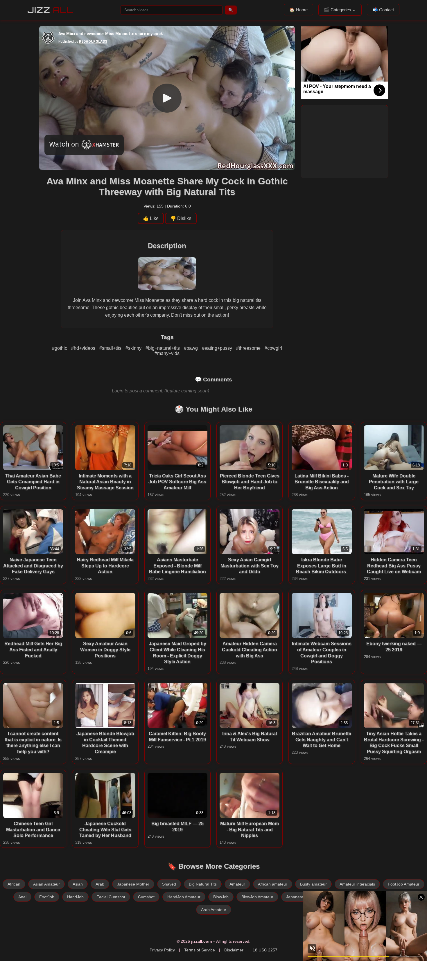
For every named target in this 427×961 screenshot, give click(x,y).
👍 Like (151, 218)
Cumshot (146, 897)
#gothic (60, 348)
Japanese (295, 897)
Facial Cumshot (110, 897)
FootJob (46, 897)
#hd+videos (83, 348)
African (14, 884)
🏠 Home (298, 9)
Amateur (237, 884)
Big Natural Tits (203, 884)
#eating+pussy (217, 348)
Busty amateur (313, 884)
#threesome (249, 348)
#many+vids (167, 353)
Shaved (169, 884)
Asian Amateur (46, 884)
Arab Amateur (213, 909)
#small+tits (111, 348)
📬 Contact (383, 9)
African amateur (272, 884)
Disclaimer (233, 950)
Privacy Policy (162, 950)
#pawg (191, 348)
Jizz (50, 10)
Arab (100, 884)
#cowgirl (273, 348)
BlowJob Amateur (257, 897)
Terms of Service (199, 950)
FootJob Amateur (403, 884)
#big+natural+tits (163, 348)
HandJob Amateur (183, 897)
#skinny (134, 348)
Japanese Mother (133, 884)
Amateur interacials (357, 884)
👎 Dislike (180, 218)
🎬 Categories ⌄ (340, 9)
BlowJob (221, 897)
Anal (22, 897)
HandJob (75, 897)
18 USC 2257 (265, 950)
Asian (78, 884)
